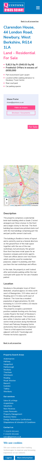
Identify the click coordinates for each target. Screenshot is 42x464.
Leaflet (12, 205)
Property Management (13, 414)
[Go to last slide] (7, 137)
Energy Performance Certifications (17, 419)
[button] (38, 7)
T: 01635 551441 (11, 431)
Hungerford (8, 364)
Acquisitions (8, 403)
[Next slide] (34, 137)
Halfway (7, 361)
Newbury (7, 370)
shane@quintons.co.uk (15, 103)
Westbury (8, 391)
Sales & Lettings (10, 400)
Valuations (8, 406)
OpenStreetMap (26, 205)
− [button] (6, 203)
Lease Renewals (10, 411)
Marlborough (9, 367)
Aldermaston (9, 359)
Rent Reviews (9, 409)
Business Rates (10, 417)
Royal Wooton (10, 381)
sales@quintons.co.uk (12, 437)
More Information (25, 457)
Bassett (7, 383)
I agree (9, 457)
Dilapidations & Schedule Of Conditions (19, 422)
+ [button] (6, 199)
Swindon (7, 386)
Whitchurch (8, 375)
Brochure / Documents (21, 113)
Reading (7, 378)
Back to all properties (29, 22)
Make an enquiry (21, 107)
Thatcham (8, 372)
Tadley (6, 389)
